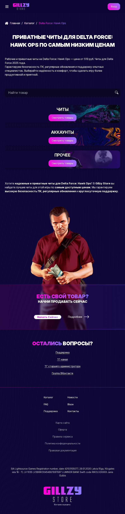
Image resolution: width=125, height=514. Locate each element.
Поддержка (62, 352)
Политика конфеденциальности (62, 443)
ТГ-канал (62, 359)
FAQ (46, 404)
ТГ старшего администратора (62, 366)
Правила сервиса (63, 436)
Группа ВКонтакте (62, 373)
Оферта (62, 429)
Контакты (73, 411)
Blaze (70, 404)
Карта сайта (62, 422)
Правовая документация (62, 450)
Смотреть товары (62, 117)
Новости (72, 397)
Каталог (29, 23)
